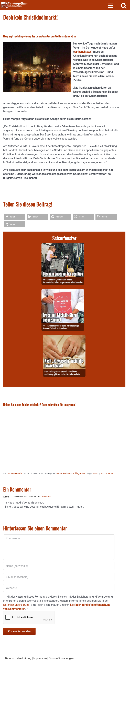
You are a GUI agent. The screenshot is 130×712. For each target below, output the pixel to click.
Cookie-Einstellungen (61, 658)
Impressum (40, 658)
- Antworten (45, 497)
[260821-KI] (64, 336)
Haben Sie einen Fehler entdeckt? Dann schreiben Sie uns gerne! (39, 404)
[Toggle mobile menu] (111, 5)
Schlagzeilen (79, 473)
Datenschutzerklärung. (16, 604)
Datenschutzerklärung (18, 658)
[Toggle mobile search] (124, 5)
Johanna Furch (14, 473)
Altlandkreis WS (64, 473)
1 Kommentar (107, 473)
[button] (14, 217)
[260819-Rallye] (62, 244)
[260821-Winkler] (62, 290)
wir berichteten (83, 51)
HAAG (96, 473)
